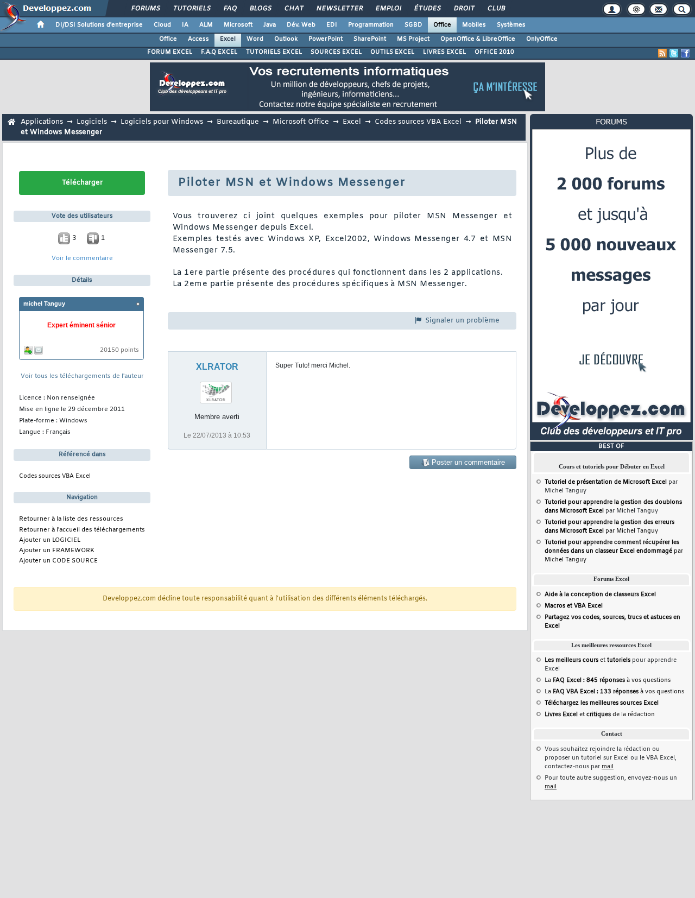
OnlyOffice (542, 39)
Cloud (162, 25)
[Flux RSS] (662, 53)
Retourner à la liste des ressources (71, 519)
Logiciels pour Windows (162, 122)
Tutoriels (191, 8)
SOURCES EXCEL (336, 52)
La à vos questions (608, 680)
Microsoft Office (301, 122)
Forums (145, 8)
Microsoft (238, 25)
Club (496, 8)
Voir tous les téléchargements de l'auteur (82, 376)
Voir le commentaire (82, 259)
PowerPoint (325, 39)
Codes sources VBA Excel (418, 122)
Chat (293, 8)
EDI (331, 25)
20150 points (119, 350)
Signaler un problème (461, 320)
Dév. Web (301, 25)
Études (427, 8)
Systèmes (511, 25)
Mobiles (474, 25)
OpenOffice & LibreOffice (477, 39)
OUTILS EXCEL (392, 52)
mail (608, 766)
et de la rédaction (600, 714)
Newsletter (339, 8)
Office (442, 25)
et (587, 660)
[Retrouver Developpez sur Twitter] (673, 53)
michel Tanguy (44, 303)
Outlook (286, 39)
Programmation (371, 25)
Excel (228, 39)
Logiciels (92, 122)
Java (269, 25)
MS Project (413, 39)
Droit (463, 8)
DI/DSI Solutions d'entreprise (99, 25)
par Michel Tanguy (614, 551)
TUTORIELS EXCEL (274, 52)
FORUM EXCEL (169, 52)
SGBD (413, 25)
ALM (206, 25)
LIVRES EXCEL (444, 52)
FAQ (229, 8)
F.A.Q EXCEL (219, 52)
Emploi (388, 8)
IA (185, 25)
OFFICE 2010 (494, 52)
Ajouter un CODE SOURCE (58, 561)
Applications (42, 122)
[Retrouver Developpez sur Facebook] (685, 53)
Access (198, 39)
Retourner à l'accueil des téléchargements (82, 530)
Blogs (260, 8)
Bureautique (238, 122)
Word (255, 39)
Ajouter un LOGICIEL (49, 540)
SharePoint (369, 39)
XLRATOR (217, 366)
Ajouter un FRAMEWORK (56, 551)
